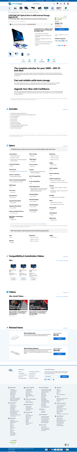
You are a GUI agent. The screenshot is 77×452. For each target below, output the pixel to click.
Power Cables (28, 410)
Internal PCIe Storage (44, 420)
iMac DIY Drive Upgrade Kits (14, 399)
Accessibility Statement (23, 378)
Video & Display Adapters (30, 395)
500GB (59, 40)
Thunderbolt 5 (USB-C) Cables (46, 389)
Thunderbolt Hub (28, 390)
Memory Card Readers (29, 402)
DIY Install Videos (21, 373)
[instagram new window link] (47, 379)
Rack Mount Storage (13, 412)
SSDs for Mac (12, 389)
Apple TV (11, 431)
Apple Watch (12, 430)
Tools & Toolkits (43, 426)
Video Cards (59, 390)
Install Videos (13, 279)
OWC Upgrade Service (60, 425)
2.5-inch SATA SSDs (13, 390)
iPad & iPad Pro (12, 427)
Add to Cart (61, 29)
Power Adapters (28, 407)
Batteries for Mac (29, 406)
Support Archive (59, 424)
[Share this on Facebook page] (63, 45)
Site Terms (32, 448)
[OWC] (15, 4)
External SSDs (12, 409)
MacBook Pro (12, 420)
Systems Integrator (60, 411)
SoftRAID (27, 424)
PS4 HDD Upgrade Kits (14, 400)
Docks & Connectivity (30, 387)
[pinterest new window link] (53, 379)
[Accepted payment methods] (57, 450)
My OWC (27, 421)
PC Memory (43, 412)
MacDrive (27, 420)
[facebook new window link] (45, 379)
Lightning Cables (44, 399)
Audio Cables (43, 404)
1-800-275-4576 (58, 0)
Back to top (66, 109)
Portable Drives (12, 407)
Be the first (65, 16)
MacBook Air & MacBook (14, 421)
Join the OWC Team (32, 373)
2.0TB (66, 40)
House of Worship (60, 410)
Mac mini (11, 426)
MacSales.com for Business (33, 378)
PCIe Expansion (44, 414)
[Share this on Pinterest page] (65, 45)
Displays (58, 389)
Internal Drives (13, 387)
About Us (20, 371)
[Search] (54, 4)
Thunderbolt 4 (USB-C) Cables (46, 390)
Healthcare (58, 412)
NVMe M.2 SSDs (13, 393)
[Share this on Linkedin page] (59, 45)
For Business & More (40, 0)
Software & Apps (29, 412)
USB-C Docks (28, 393)
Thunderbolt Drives (13, 406)
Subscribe (64, 376)
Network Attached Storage (14, 411)
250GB (56, 40)
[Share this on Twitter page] (61, 45)
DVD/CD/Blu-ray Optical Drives (15, 398)
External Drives (13, 402)
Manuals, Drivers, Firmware (61, 420)
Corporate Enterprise (60, 406)
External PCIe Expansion (45, 416)
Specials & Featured (60, 399)
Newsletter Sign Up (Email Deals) (62, 398)
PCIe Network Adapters (45, 421)
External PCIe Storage (45, 417)
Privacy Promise (31, 376)
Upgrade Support (60, 416)
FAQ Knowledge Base (60, 421)
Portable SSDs (12, 408)
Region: (49, 0)
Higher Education (59, 407)
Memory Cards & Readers (31, 399)
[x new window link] (51, 379)
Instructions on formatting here (21, 171)
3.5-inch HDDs (12, 395)
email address (48, 376)
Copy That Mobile (29, 415)
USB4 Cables (43, 393)
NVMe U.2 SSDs (12, 394)
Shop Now (59, 338)
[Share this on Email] (66, 45)
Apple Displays (12, 432)
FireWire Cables (43, 405)
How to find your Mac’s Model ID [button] (61, 260)
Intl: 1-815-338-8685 (65, 0)
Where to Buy (21, 376)
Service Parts (43, 430)
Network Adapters (29, 394)
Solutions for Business (61, 403)
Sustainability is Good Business (34, 371)
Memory (42, 409)
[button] (31, 24)
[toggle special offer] (51, 24)
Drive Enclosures (13, 416)
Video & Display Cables (45, 400)
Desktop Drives (12, 404)
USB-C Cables (43, 394)
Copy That (27, 414)
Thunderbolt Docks (29, 389)
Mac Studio (12, 425)
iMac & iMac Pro (13, 422)
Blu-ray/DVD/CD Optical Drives (15, 414)
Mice (57, 393)
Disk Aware (27, 416)
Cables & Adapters (44, 387)
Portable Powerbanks (29, 408)
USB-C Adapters (44, 395)
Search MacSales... (36, 3)
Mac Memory (43, 411)
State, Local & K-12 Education (62, 408)
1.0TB (63, 40)
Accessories (43, 424)
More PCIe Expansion (44, 422)
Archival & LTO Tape (13, 413)
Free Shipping (59, 19)
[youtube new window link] (49, 379)
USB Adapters (43, 398)
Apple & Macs (13, 418)
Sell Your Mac (12, 435)
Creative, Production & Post (61, 405)
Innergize (27, 419)
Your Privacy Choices (11, 451)
